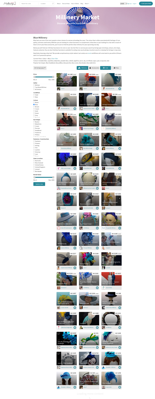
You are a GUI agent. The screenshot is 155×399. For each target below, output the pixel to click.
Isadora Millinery (110, 148)
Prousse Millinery (88, 248)
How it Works (75, 3)
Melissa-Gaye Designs (89, 128)
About (58, 3)
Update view (39, 184)
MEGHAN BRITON (110, 88)
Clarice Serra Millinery (111, 307)
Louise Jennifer (64, 307)
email (89, 53)
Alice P (85, 387)
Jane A (62, 88)
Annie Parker (109, 287)
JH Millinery (86, 228)
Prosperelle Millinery (111, 228)
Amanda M (63, 287)
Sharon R (63, 208)
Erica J (107, 108)
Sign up (129, 3)
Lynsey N (108, 208)
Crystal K (108, 248)
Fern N (107, 188)
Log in (134, 3)
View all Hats (66, 3)
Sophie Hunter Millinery (66, 268)
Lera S (85, 268)
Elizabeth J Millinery (110, 367)
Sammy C (86, 307)
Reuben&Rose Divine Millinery (67, 188)
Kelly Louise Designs (66, 168)
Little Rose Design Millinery (67, 327)
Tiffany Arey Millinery (88, 327)
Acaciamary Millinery (111, 128)
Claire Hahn (109, 387)
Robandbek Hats (88, 168)
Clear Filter (54, 58)
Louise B (108, 268)
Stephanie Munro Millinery (90, 108)
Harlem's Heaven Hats (89, 367)
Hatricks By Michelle (88, 208)
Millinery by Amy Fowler (89, 188)
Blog (82, 3)
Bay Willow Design (88, 148)
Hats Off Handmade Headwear (67, 228)
